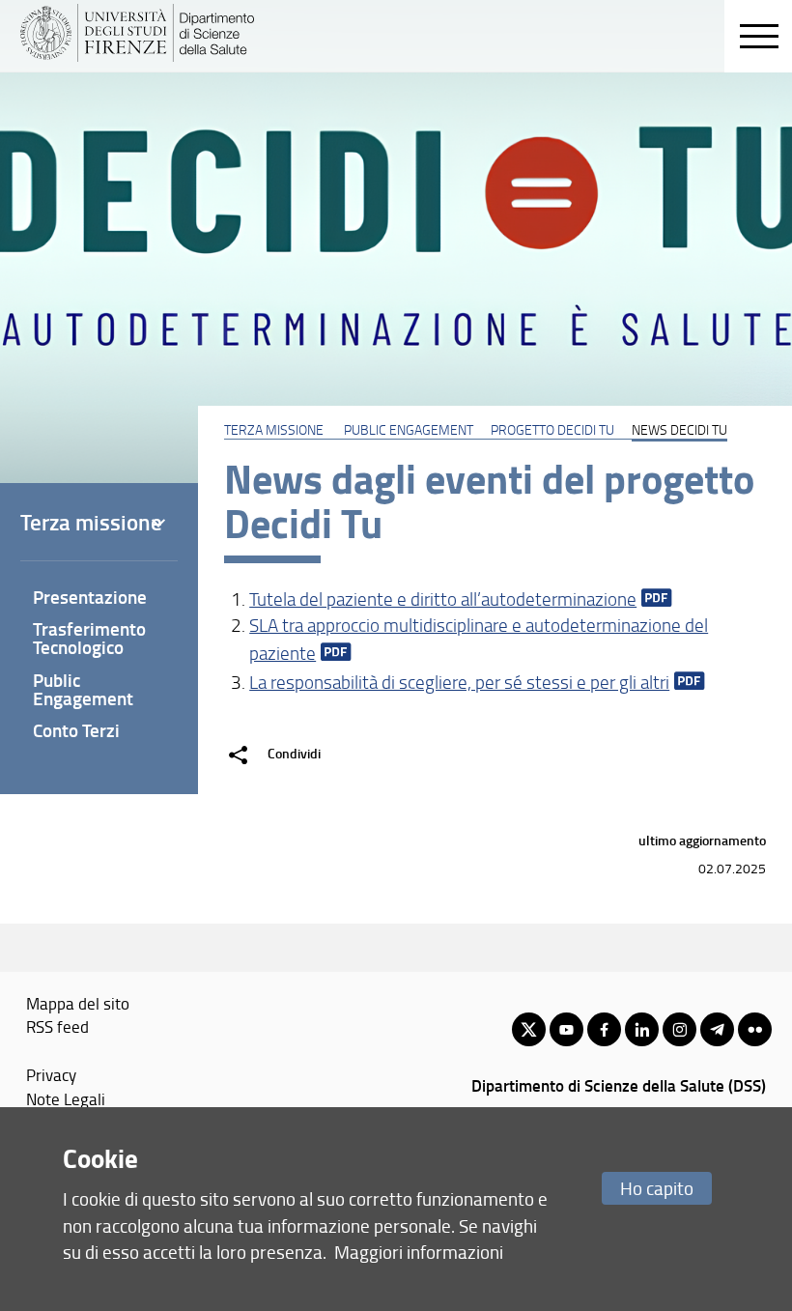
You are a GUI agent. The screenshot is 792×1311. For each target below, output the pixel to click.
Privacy (51, 1074)
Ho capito (656, 1188)
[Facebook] (604, 1029)
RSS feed (57, 1026)
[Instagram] (679, 1029)
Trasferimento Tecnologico (89, 637)
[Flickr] (755, 1029)
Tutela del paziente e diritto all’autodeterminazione (442, 599)
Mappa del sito (77, 1002)
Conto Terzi (76, 730)
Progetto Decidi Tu (552, 429)
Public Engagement (408, 429)
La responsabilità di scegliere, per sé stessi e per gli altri (459, 682)
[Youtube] (566, 1029)
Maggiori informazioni (418, 1252)
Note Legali (65, 1098)
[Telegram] (717, 1029)
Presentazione (90, 597)
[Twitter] (529, 1029)
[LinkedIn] (642, 1029)
